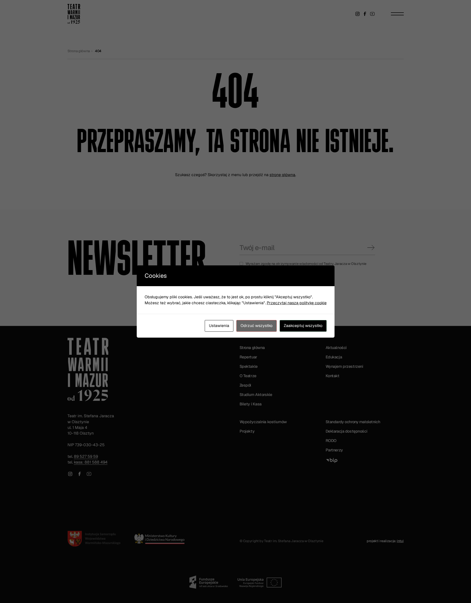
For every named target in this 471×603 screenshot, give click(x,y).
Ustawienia (219, 325)
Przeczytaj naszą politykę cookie (297, 302)
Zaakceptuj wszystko (303, 325)
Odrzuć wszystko (256, 325)
